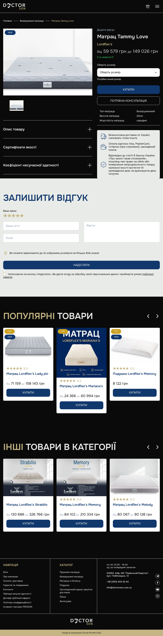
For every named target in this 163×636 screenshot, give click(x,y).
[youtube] (157, 589)
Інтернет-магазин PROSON (17, 606)
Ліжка (63, 596)
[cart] (147, 6)
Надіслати (81, 265)
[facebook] (157, 583)
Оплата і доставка (13, 580)
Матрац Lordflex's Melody (133, 505)
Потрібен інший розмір (109, 79)
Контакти (8, 589)
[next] (157, 316)
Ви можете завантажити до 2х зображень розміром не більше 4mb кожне (54, 253)
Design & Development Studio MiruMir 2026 (81, 633)
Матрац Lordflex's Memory (80, 505)
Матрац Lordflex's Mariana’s (81, 386)
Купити (128, 89)
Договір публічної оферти (16, 598)
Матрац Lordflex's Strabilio (26, 505)
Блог (5, 572)
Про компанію (10, 576)
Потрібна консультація (128, 100)
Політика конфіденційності (17, 602)
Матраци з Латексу (70, 580)
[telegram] (157, 576)
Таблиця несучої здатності (17, 593)
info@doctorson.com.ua (119, 587)
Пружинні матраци (70, 572)
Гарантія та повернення (15, 585)
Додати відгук (106, 30)
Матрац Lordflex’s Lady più (27, 374)
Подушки (64, 585)
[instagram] (157, 596)
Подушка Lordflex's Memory (134, 374)
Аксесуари (65, 601)
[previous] (148, 316)
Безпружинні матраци (32, 20)
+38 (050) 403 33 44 (118, 581)
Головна (7, 20)
